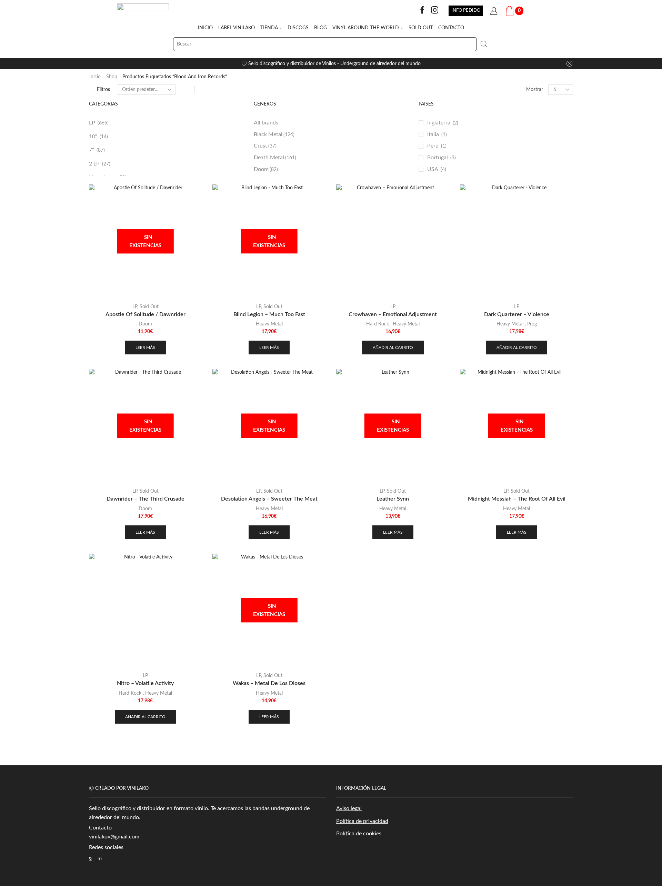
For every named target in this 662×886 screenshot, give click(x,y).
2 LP (94, 164)
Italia (433, 134)
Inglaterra (438, 122)
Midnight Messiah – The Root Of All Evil (516, 499)
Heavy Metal (269, 324)
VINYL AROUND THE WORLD (365, 28)
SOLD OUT (421, 28)
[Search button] (484, 44)
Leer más (145, 347)
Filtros (103, 89)
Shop (111, 76)
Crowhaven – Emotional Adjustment (393, 314)
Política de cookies (358, 833)
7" (91, 150)
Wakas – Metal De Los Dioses (269, 683)
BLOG (320, 28)
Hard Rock (377, 324)
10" (93, 136)
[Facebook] (422, 10)
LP (92, 122)
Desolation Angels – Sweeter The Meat (269, 499)
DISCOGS (298, 28)
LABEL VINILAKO (236, 28)
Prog (532, 324)
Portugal (437, 157)
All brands (266, 122)
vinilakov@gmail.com (114, 836)
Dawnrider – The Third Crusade (145, 499)
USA (432, 169)
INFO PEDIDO (465, 10)
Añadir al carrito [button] (393, 347)
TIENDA (269, 28)
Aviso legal (349, 808)
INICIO (205, 28)
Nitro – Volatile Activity (145, 683)
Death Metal (275, 157)
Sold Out (149, 306)
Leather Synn (393, 499)
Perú (433, 146)
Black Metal (274, 134)
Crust (265, 146)
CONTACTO (451, 28)
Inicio (95, 76)
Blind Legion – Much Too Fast (269, 314)
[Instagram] (435, 10)
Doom (266, 169)
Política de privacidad (362, 821)
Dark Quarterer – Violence (516, 314)
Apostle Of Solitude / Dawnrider (145, 314)
